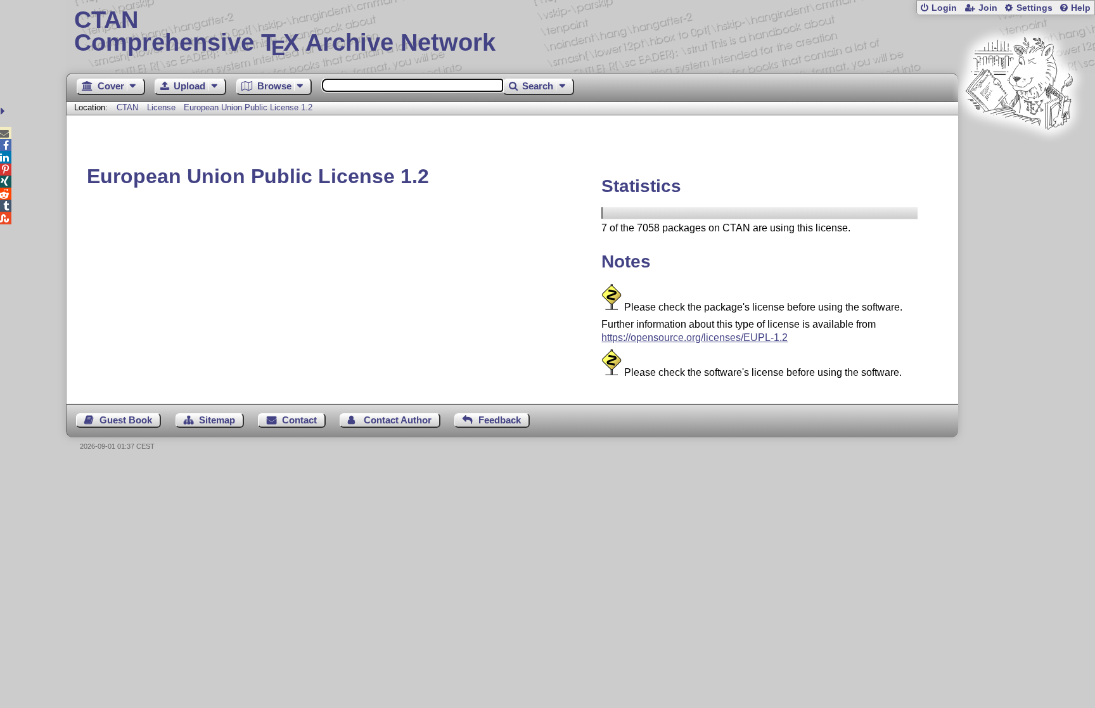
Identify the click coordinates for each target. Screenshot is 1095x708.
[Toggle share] (4, 111)
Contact (299, 420)
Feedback (499, 420)
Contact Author (398, 420)
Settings (1034, 8)
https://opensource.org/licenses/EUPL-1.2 (694, 337)
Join (987, 8)
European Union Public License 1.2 (248, 107)
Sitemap (217, 420)
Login (944, 8)
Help (1081, 8)
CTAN (127, 107)
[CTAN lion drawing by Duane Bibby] (1019, 153)
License (161, 107)
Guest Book (125, 420)
